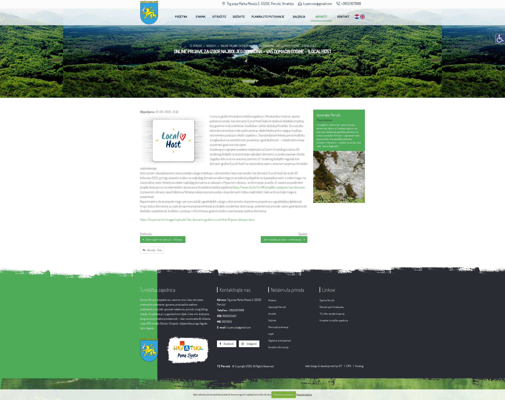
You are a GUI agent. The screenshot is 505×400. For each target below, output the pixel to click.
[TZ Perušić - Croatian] (356, 14)
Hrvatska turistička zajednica (334, 320)
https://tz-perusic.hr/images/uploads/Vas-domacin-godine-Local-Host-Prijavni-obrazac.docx (197, 220)
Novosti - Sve (153, 250)
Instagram (251, 343)
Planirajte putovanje (268, 17)
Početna (181, 17)
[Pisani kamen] (339, 177)
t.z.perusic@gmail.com (317, 3)
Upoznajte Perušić (277, 307)
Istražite (219, 17)
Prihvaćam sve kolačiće (283, 394)
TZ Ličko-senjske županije (332, 313)
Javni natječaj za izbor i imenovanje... (283, 239)
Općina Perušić (327, 300)
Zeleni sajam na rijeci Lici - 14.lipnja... (163, 239)
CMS (348, 366)
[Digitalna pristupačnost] (500, 38)
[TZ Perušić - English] (362, 14)
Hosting (359, 366)
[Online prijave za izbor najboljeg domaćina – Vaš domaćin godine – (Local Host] (173, 140)
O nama (201, 17)
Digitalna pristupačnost (279, 340)
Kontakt (343, 17)
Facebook (228, 343)
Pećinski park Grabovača (332, 307)
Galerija (299, 17)
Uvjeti (271, 333)
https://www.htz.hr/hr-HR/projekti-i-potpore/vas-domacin (269, 187)
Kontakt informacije (278, 347)
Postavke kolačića (304, 394)
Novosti (321, 17)
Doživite (239, 17)
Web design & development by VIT (323, 366)
